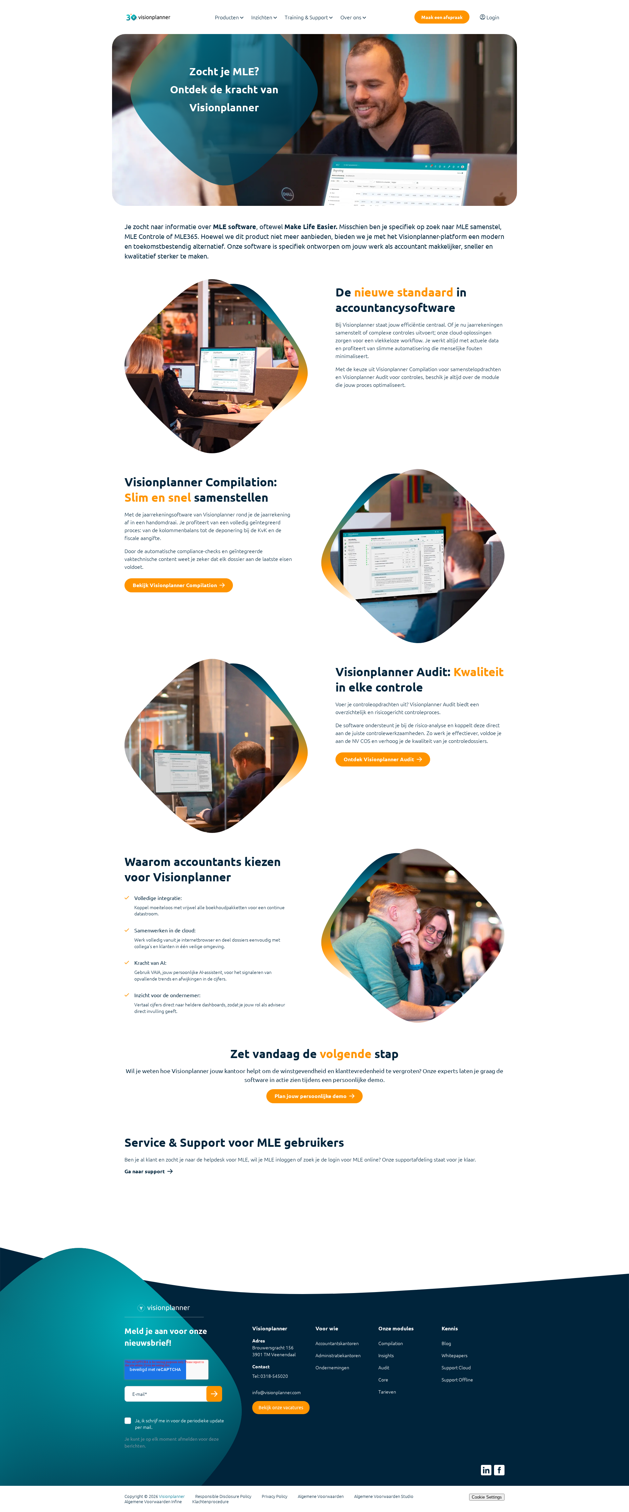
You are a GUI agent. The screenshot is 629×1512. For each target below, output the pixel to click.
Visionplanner (172, 1496)
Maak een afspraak (442, 17)
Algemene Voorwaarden (321, 1496)
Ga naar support (144, 1171)
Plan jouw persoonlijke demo (311, 1095)
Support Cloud (456, 1367)
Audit (383, 1367)
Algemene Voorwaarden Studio (383, 1496)
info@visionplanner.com (276, 1392)
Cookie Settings (487, 1497)
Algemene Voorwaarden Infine (153, 1501)
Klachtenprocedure (210, 1501)
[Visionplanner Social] (486, 1470)
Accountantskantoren (337, 1343)
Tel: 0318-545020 (270, 1376)
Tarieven (387, 1391)
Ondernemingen (332, 1367)
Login (492, 17)
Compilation (390, 1343)
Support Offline (457, 1379)
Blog (446, 1343)
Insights (386, 1355)
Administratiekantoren (338, 1355)
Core (383, 1379)
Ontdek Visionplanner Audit (379, 759)
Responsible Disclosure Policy (223, 1496)
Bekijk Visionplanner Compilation (175, 585)
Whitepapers (454, 1355)
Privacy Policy (274, 1496)
